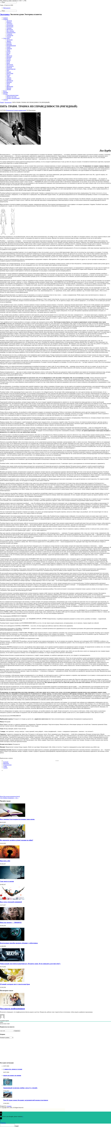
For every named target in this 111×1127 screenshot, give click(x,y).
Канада (8, 60)
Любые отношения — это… (9, 798)
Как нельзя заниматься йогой (10, 796)
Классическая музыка (12, 95)
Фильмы (5, 92)
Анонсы (5, 99)
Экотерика (5, 14)
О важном (9, 34)
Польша (9, 72)
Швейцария (10, 86)
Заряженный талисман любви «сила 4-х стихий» (20, 1088)
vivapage (9, 1106)
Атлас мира (6, 38)
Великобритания (11, 45)
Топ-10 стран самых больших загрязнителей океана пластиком (25, 1100)
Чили (8, 85)
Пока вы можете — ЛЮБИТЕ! (11, 922)
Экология (9, 20)
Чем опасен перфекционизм (12, 1009)
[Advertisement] (55, 784)
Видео (5, 91)
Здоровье (9, 28)
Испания (9, 57)
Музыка (5, 93)
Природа (9, 22)
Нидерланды (10, 66)
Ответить (3, 1123)
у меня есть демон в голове (12, 1069)
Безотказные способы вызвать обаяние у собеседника (19, 943)
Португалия (10, 73)
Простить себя (5, 861)
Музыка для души (11, 96)
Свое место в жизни (7, 881)
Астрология (10, 35)
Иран (8, 54)
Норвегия (9, 67)
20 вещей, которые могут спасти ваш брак (15, 984)
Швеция (9, 88)
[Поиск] (0, 2)
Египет (8, 51)
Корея (8, 63)
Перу (8, 70)
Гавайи (8, 47)
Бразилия (9, 44)
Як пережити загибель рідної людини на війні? (16, 840)
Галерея (9, 36)
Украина (9, 79)
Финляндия (10, 80)
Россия (8, 74)
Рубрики (5, 19)
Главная (5, 18)
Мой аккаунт (6, 8)
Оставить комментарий (19, 110)
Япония (9, 89)
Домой (2, 102)
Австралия (9, 39)
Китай (8, 61)
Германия (9, 48)
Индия (8, 53)
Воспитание (10, 26)
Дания (8, 50)
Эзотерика (9, 23)
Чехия (8, 83)
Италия (9, 58)
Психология (10, 25)
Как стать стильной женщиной (11, 902)
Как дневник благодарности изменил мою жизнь (17, 819)
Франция (9, 82)
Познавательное (11, 32)
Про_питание (10, 31)
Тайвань (9, 77)
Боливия (9, 42)
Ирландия (9, 55)
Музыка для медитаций (13, 98)
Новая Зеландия (11, 69)
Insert (16, 1126)
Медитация (10, 29)
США (8, 76)
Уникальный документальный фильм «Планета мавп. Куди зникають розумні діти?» (30, 964)
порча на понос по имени (12, 1075)
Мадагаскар (10, 64)
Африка (9, 41)
